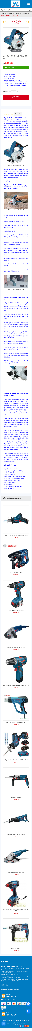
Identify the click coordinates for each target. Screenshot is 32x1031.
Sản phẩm (11, 13)
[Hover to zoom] (16, 40)
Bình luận (17, 114)
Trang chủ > (4, 13)
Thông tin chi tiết (8, 114)
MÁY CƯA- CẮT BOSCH (22, 13)
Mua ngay (16, 97)
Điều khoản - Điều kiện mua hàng (10, 989)
